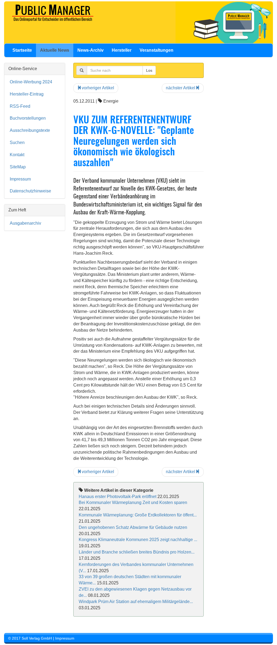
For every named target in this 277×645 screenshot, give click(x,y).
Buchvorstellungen (28, 118)
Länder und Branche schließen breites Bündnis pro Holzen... (136, 552)
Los (149, 70)
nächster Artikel (180, 88)
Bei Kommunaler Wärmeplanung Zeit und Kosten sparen (133, 502)
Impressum (20, 179)
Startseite (22, 50)
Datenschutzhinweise (30, 191)
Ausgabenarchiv (25, 223)
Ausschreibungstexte (30, 130)
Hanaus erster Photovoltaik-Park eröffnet (117, 496)
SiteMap (18, 167)
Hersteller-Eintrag (27, 94)
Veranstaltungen (156, 50)
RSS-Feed (20, 106)
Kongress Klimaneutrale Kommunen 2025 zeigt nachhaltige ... (138, 539)
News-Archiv (90, 50)
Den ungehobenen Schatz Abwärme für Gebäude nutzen (133, 527)
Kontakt (17, 154)
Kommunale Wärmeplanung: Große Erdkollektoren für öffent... (138, 515)
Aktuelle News (54, 50)
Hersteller (121, 50)
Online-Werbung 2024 (31, 82)
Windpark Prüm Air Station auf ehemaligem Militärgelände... (136, 601)
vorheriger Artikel (98, 88)
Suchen (17, 142)
